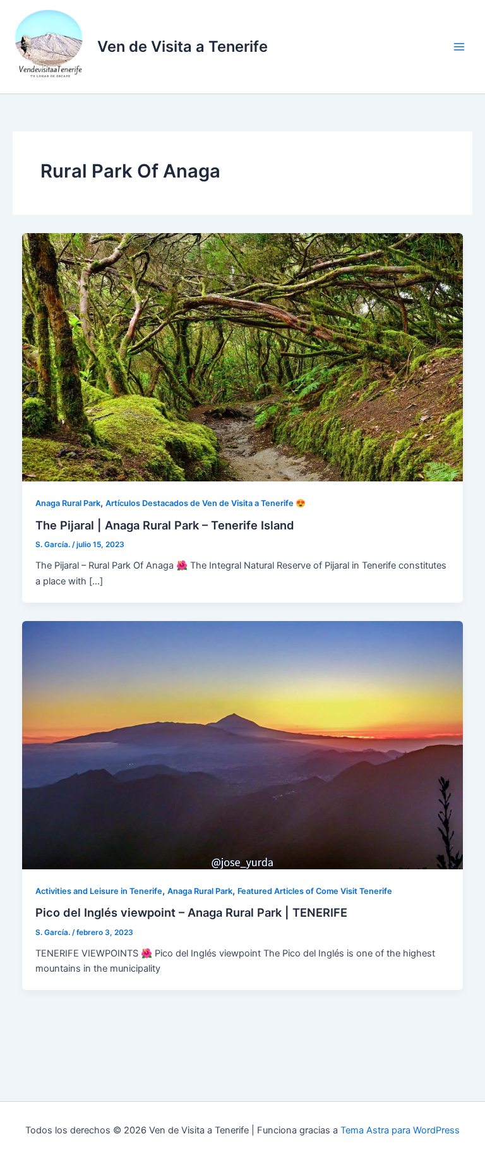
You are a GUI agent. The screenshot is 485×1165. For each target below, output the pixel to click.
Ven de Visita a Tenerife (182, 46)
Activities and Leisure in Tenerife (98, 891)
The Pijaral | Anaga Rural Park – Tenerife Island (164, 525)
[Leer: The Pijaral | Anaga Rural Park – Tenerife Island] (243, 357)
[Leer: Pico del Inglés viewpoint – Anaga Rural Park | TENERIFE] (243, 744)
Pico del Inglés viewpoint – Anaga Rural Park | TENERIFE (191, 912)
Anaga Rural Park (67, 503)
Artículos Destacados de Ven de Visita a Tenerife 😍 (205, 503)
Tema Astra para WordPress (400, 1130)
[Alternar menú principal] (459, 46)
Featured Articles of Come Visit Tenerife (314, 891)
